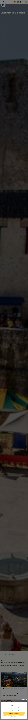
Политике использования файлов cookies (12, 708)
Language (23, 699)
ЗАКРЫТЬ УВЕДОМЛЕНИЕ (14, 713)
